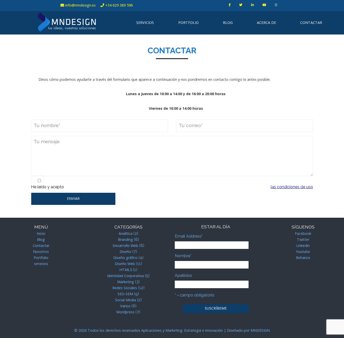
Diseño (125, 251)
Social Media (125, 299)
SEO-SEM (125, 293)
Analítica (125, 233)
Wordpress (125, 312)
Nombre (183, 255)
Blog (228, 22)
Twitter (303, 239)
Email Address (189, 236)
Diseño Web (125, 263)
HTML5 (125, 269)
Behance (303, 257)
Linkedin (303, 245)
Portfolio (188, 22)
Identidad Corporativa (125, 275)
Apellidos (183, 275)
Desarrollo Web (125, 245)
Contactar (311, 22)
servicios (145, 22)
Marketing (125, 281)
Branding (125, 239)
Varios (125, 306)
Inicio (41, 233)
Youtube (303, 251)
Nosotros (41, 251)
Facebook (303, 233)
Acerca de (266, 22)
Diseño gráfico (125, 257)
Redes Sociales (124, 287)
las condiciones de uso (292, 186)
